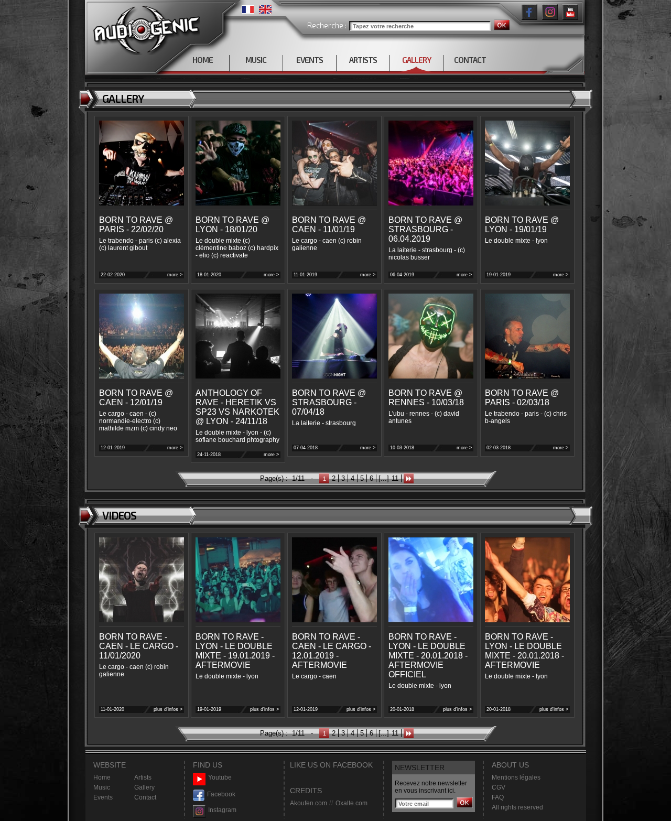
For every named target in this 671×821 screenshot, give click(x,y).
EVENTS (309, 59)
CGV (498, 787)
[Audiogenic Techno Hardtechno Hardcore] (144, 27)
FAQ (498, 797)
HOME (202, 59)
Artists (142, 777)
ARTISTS (363, 59)
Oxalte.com (351, 803)
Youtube (220, 777)
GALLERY (416, 59)
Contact (145, 797)
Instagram (222, 810)
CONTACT (470, 59)
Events (103, 797)
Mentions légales (516, 777)
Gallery (144, 787)
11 (395, 478)
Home (102, 777)
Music (101, 787)
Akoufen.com (308, 803)
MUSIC (255, 59)
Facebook (221, 794)
